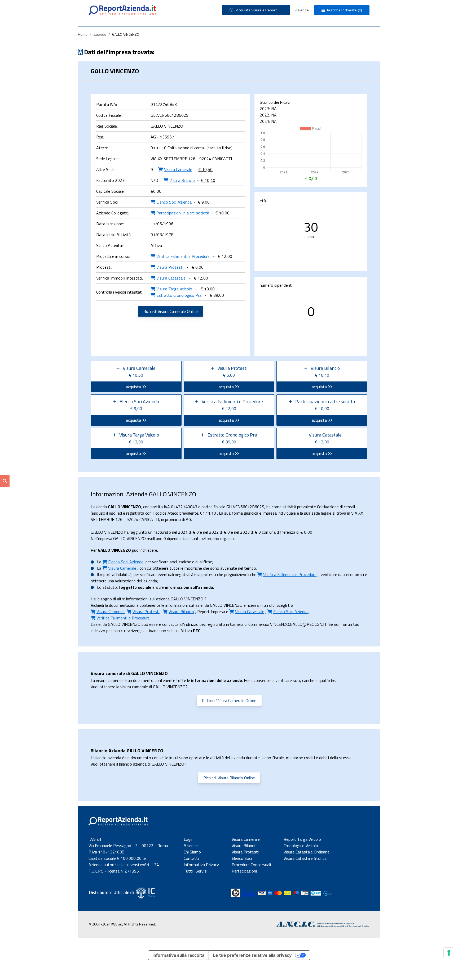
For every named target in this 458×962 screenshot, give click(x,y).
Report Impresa (211, 611)
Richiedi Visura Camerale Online (170, 311)
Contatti (191, 858)
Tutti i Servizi (195, 871)
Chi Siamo (192, 852)
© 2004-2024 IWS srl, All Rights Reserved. (122, 924)
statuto (110, 587)
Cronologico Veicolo (301, 845)
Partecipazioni (244, 871)
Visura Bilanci (243, 845)
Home (82, 34)
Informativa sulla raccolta (178, 955)
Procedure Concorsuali (251, 864)
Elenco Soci (242, 858)
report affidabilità (115, 574)
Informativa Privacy (201, 864)
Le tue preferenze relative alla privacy (252, 955)
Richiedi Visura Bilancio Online (229, 778)
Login (188, 839)
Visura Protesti (245, 852)
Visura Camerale (246, 839)
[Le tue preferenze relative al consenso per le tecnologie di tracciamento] (449, 953)
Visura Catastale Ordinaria (306, 852)
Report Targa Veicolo (302, 839)
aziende (99, 34)
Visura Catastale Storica (305, 858)
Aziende (302, 10)
